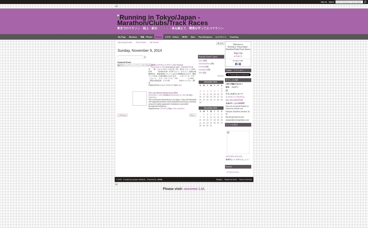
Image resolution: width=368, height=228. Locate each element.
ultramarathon (204, 64)
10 (204, 94)
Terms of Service (245, 180)
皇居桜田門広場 (187, 67)
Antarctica (152, 97)
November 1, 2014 (155, 95)
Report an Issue (231, 180)
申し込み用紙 (236, 103)
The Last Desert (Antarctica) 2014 (163, 93)
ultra (174, 109)
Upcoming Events (125, 42)
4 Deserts (163, 109)
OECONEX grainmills (234, 156)
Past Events (141, 42)
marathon (181, 109)
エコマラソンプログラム (235, 97)
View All (220, 76)
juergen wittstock (165, 85)
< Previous (122, 115)
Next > (192, 115)
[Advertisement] (21, 210)
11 (207, 94)
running (202, 67)
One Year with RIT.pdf (234, 100)
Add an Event (234, 172)
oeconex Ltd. (194, 189)
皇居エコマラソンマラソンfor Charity (167, 65)
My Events (154, 42)
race (180, 85)
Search (365, 2)
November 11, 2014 (178, 95)
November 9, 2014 (158, 67)
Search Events (145, 57)
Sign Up (324, 2)
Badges (219, 180)
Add (221, 43)
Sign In (331, 2)
